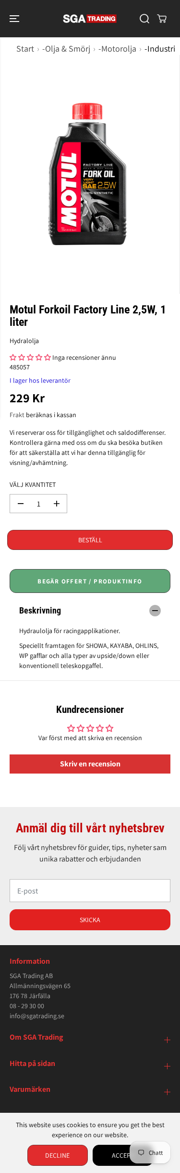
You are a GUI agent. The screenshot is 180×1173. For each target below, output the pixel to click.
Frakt (17, 414)
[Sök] (144, 18)
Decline (57, 1155)
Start (25, 48)
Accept (123, 1155)
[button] (15, 18)
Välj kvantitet (33, 484)
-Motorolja (117, 48)
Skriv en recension (90, 764)
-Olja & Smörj (66, 48)
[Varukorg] (161, 18)
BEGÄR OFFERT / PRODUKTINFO (89, 581)
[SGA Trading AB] (90, 19)
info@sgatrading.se (37, 1016)
